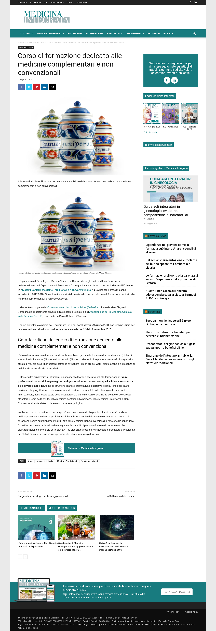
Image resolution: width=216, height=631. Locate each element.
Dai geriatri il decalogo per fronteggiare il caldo (43, 496)
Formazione (35, 2)
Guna (30, 461)
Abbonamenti (57, 2)
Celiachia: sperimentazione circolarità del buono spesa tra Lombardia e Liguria (171, 263)
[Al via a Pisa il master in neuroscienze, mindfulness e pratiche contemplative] (117, 527)
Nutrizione (75, 33)
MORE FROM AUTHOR (61, 508)
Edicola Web (150, 132)
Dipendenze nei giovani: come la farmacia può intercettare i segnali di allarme (170, 248)
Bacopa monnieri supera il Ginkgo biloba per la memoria (168, 322)
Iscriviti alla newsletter (158, 144)
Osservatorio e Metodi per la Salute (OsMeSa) (73, 307)
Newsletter (82, 2)
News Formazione (35, 42)
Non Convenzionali (89, 461)
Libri (46, 2)
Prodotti (153, 33)
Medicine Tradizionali (67, 461)
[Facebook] (190, 2)
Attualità (26, 33)
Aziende (168, 33)
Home (21, 42)
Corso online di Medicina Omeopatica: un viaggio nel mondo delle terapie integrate (75, 546)
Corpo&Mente (135, 33)
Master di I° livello (45, 461)
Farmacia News (157, 236)
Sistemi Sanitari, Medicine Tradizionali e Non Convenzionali (57, 289)
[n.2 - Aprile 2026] (170, 114)
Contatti (70, 2)
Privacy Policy (172, 611)
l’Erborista (154, 311)
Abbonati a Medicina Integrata (85, 448)
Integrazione (94, 33)
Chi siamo (22, 2)
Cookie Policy (191, 611)
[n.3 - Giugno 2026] (57, 448)
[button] (194, 33)
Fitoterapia (114, 33)
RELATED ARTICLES (31, 508)
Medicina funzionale (50, 33)
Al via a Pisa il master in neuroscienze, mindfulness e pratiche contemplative (113, 546)
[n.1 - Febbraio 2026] (189, 114)
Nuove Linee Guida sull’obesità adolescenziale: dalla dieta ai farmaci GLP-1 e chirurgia (170, 294)
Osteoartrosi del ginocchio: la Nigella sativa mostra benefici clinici (170, 345)
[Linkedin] (195, 2)
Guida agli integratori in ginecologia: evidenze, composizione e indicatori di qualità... (165, 212)
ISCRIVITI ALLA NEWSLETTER (177, 591)
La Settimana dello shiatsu (120, 496)
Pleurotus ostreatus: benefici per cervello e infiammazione (168, 334)
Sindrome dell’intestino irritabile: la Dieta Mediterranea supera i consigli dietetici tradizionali (169, 359)
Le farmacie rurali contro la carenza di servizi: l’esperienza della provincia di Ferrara (171, 279)
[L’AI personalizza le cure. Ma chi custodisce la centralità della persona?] (36, 527)
